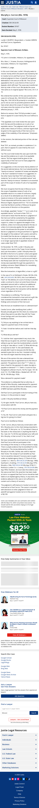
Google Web (5, 666)
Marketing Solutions (10, 767)
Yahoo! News (5, 677)
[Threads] (21, 779)
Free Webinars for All (9, 592)
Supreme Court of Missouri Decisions (12, 8)
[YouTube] (13, 779)
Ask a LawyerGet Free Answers (8, 685)
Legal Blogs (5, 662)
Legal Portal (19, 787)
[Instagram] (18, 779)
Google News (5, 672)
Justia (2, 7)
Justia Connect (19, 784)
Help (19, 794)
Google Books (6, 660)
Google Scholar (6, 658)
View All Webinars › (19, 635)
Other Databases (9, 763)
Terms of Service (19, 797)
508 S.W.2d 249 (17, 465)
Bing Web (4, 668)
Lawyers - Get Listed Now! (19, 719)
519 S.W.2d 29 (22, 463)
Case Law (15, 7)
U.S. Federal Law (8, 754)
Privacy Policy (19, 801)
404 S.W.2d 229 (21, 461)
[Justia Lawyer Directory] (29, 779)
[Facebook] (15, 779)
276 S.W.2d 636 (29, 467)
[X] (26, 779)
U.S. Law (8, 7)
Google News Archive (8, 675)
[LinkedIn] (10, 779)
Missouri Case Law (25, 7)
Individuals (6, 740)
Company (19, 790)
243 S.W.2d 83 (9, 277)
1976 (25, 8)
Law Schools (7, 749)
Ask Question (19, 696)
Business (5, 744)
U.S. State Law (8, 758)
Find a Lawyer (6, 704)
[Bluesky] (24, 779)
